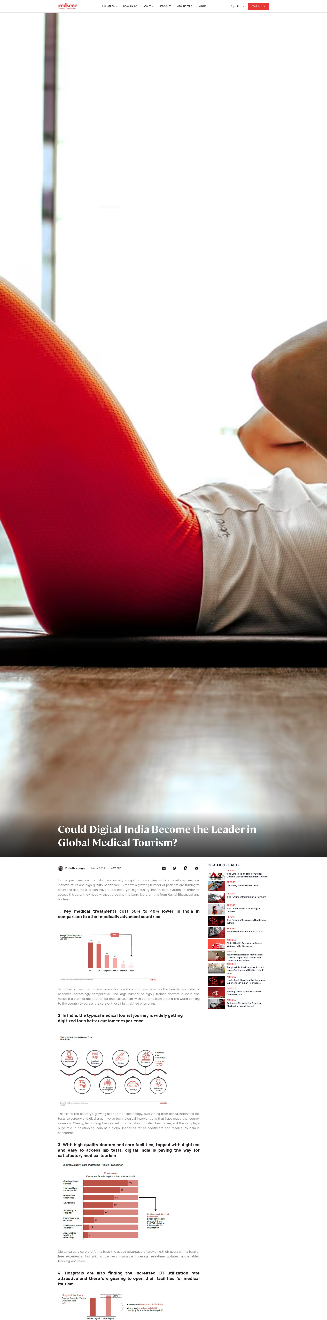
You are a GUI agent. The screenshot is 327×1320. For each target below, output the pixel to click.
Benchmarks (130, 6)
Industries (108, 6)
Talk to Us (258, 6)
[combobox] (241, 6)
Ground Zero (184, 6)
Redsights (165, 6)
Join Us (202, 6)
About (147, 6)
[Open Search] (232, 6)
